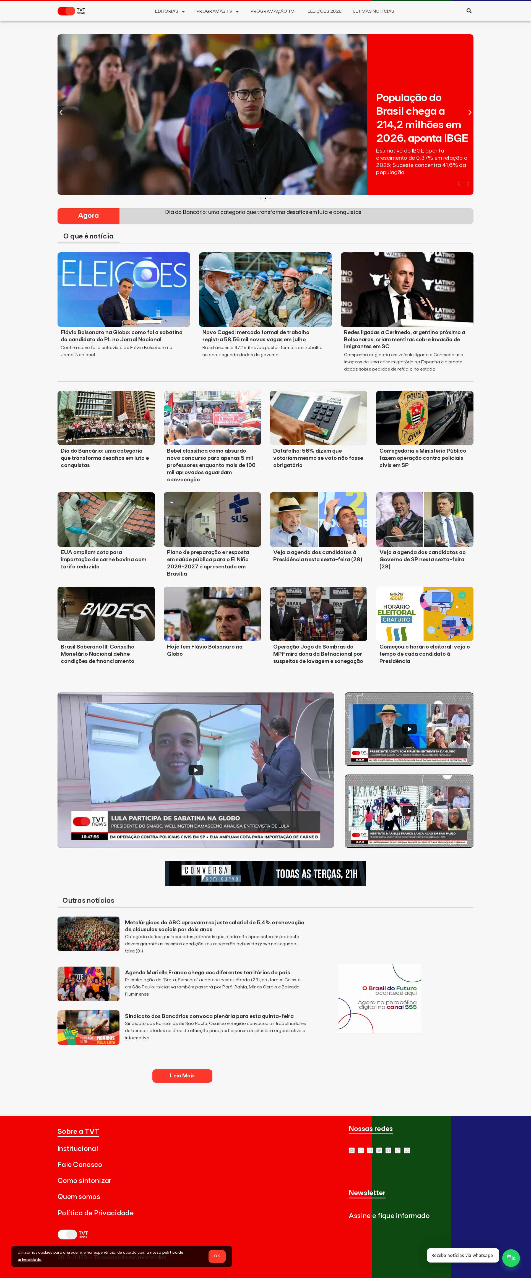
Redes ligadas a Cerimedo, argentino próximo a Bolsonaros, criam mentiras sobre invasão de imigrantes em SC (404, 340)
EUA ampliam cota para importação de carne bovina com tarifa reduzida (103, 560)
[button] (468, 10)
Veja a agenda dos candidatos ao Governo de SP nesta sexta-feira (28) (422, 560)
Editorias (166, 11)
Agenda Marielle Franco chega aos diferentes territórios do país (207, 972)
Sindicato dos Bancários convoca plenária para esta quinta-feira (209, 1016)
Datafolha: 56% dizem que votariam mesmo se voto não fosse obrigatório (318, 458)
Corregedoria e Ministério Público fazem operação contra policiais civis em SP (422, 458)
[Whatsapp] (361, 1150)
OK (217, 1256)
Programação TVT (273, 11)
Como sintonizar (84, 1180)
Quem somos (79, 1196)
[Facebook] (388, 1150)
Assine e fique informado (389, 1216)
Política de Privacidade (96, 1213)
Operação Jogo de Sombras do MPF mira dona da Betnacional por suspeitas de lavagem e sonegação (318, 654)
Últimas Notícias (373, 11)
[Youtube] (352, 1150)
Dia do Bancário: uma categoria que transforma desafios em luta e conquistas (105, 458)
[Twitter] (379, 1150)
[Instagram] (370, 1150)
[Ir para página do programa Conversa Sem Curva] (265, 884)
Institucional (78, 1148)
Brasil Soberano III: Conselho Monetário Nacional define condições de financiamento (97, 654)
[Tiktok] (397, 1150)
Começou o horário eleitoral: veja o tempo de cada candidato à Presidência (424, 654)
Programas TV (215, 11)
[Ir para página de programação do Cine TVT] (380, 1031)
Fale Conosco (80, 1164)
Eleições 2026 (325, 11)
